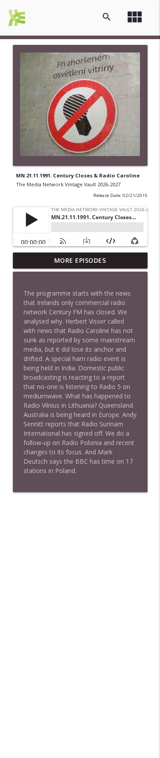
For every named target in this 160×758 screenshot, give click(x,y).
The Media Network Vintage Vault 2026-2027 (68, 184)
